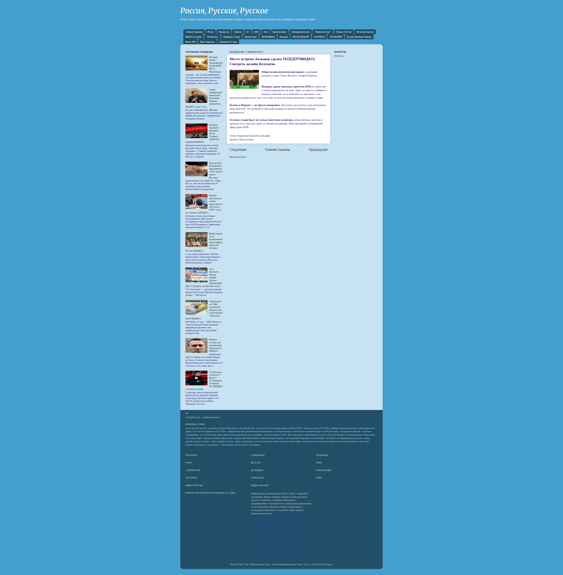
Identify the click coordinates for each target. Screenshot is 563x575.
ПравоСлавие (251, 36)
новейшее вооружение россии (343, 428)
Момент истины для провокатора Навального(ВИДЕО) (215, 345)
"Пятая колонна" (322, 31)
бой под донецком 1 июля (275, 435)
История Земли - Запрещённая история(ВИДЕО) (215, 62)
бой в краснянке (295, 435)
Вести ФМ (190, 41)
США (256, 31)
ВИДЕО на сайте (193, 36)
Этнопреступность (300, 31)
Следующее (237, 149)
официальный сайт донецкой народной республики (250, 432)
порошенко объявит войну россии (218, 438)
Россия (210, 31)
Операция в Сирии (231, 36)
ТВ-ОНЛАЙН (335, 36)
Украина (238, 31)
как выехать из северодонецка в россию (344, 438)
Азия (266, 31)
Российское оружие (365, 31)
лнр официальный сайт (350, 432)
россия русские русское (196, 428)
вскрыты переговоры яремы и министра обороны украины (259, 438)
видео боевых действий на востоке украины (242, 435)
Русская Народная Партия (359, 36)
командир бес (213, 445)
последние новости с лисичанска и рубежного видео (297, 432)
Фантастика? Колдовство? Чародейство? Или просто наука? (215, 168)
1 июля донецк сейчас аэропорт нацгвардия (240, 445)
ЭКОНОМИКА (268, 36)
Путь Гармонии (207, 41)
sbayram (307, 564)
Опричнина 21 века (228, 41)
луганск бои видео (330, 432)
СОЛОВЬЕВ (319, 36)
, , (306, 441)
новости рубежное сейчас (222, 441)
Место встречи (246, 139)
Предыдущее (318, 149)
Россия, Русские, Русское (224, 10)
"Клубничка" (212, 36)
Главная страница (194, 31)
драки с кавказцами (244, 441)
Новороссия (223, 31)
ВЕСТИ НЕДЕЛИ (301, 36)
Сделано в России (344, 31)
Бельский (284, 36)
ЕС (247, 31)
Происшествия (279, 31)
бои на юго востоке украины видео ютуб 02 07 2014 (279, 428)
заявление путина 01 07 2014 (316, 428)
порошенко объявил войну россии (223, 428)
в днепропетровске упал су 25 (316, 435)
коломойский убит (247, 428)
